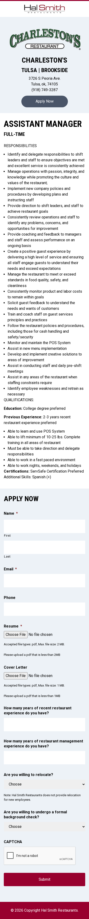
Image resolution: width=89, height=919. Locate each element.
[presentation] (40, 856)
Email (10, 569)
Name (11, 513)
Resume (13, 626)
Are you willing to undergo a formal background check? (35, 814)
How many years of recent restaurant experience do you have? (37, 710)
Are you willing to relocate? (28, 774)
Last (7, 556)
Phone (9, 597)
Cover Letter (15, 667)
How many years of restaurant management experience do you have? (43, 743)
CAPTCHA (13, 842)
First (7, 535)
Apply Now (45, 101)
